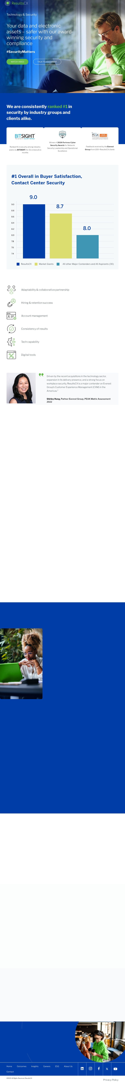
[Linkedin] (82, 1068)
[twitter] (107, 1069)
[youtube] (115, 1069)
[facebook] (99, 1068)
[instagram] (90, 1068)
